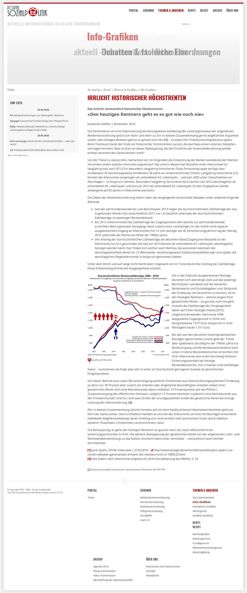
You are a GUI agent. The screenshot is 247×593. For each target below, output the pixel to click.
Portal (134, 10)
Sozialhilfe (146, 515)
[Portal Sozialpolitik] (43, 11)
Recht (204, 10)
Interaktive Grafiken (204, 506)
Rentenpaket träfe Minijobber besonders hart (37, 150)
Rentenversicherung (151, 502)
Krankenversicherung (152, 506)
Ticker (91, 497)
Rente (192, 10)
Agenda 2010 (101, 566)
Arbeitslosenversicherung (155, 497)
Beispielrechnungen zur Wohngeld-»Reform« (37, 115)
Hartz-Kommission (104, 575)
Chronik (148, 10)
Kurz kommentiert (203, 497)
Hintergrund (199, 511)
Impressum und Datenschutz (163, 566)
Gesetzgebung (201, 552)
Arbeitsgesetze (201, 538)
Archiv (217, 10)
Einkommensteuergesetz (207, 547)
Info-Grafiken (202, 502)
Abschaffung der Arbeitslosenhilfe (113, 580)
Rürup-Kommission (104, 571)
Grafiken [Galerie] (203, 515)
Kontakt (151, 571)
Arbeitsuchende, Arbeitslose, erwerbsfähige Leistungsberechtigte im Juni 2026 (37, 128)
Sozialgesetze (201, 543)
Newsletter (152, 575)
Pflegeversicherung (151, 511)
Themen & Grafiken (171, 10)
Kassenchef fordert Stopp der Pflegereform (39, 120)
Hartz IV (145, 520)
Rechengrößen (201, 534)
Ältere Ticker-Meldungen (18, 155)
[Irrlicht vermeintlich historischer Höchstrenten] (114, 469)
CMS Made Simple (39, 492)
